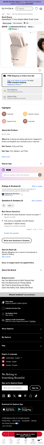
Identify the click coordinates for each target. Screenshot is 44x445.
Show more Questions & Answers (17, 240)
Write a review (37, 186)
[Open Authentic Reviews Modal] (22, 194)
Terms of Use (16, 421)
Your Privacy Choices (8, 423)
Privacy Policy (6, 421)
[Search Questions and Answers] (4, 206)
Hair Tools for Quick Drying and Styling (15, 285)
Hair (3, 14)
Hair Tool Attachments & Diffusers (22, 14)
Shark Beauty (7, 17)
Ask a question (17, 23)
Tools (8, 14)
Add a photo (6, 257)
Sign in (9, 80)
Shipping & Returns (14, 84)
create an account (21, 80)
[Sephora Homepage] (7, 8)
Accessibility (26, 421)
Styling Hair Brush (26, 287)
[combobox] (24, 8)
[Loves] (36, 8)
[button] (34, 27)
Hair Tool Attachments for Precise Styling (16, 283)
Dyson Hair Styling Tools (10, 287)
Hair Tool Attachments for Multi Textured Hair (18, 280)
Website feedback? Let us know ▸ (22, 294)
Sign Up (35, 388)
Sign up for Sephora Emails (12, 383)
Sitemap (33, 421)
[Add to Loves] (40, 70)
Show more (6, 157)
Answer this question (11, 233)
